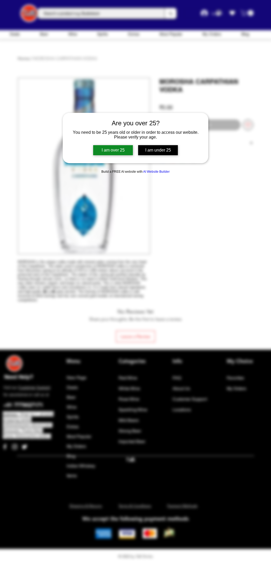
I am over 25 (113, 150)
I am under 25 (158, 150)
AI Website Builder (156, 172)
